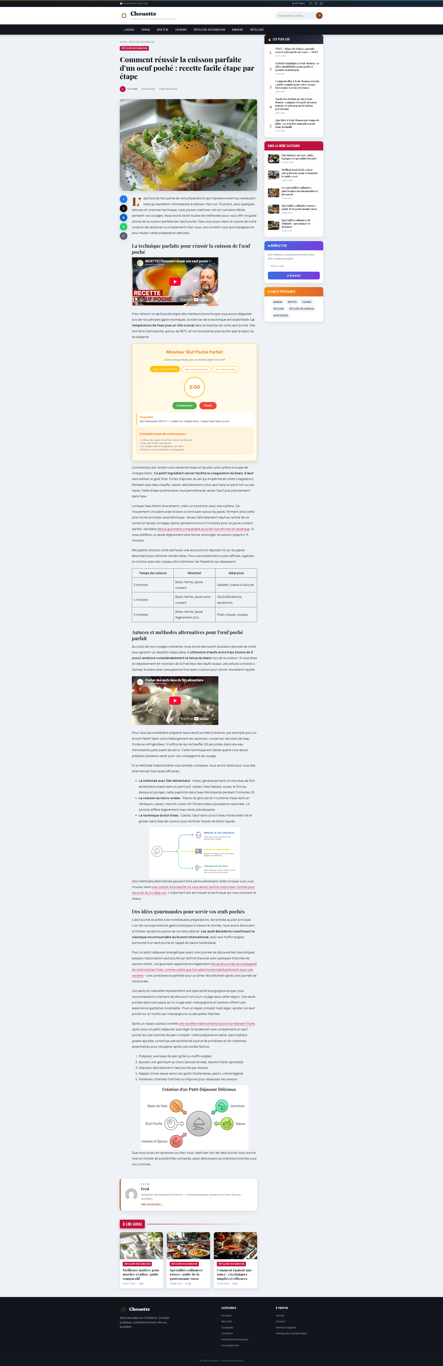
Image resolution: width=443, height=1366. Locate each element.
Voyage (146, 29)
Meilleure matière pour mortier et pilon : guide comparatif (141, 1274)
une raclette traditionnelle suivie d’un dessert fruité (216, 1023)
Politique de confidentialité (291, 1333)
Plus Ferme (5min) (225, 369)
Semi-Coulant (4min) (196, 369)
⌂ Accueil (129, 29)
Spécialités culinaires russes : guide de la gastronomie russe (186, 1274)
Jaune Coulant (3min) (165, 369)
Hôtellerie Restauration (209, 29)
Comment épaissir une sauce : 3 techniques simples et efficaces (234, 1274)
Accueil (123, 41)
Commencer (185, 405)
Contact (280, 1321)
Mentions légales (286, 1327)
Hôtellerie (257, 29)
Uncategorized (280, 315)
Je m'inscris (294, 275)
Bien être (163, 29)
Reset (208, 405)
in (124, 217)
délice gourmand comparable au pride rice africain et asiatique (203, 529)
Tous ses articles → (152, 1204)
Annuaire (237, 29)
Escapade (181, 29)
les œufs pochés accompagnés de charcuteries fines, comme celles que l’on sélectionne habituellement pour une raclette (194, 970)
